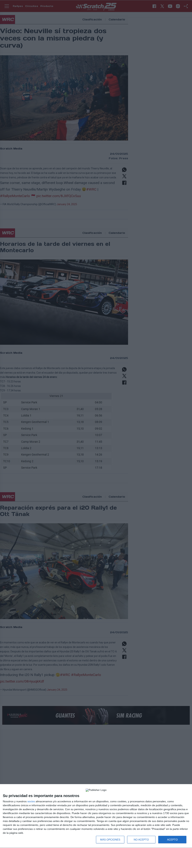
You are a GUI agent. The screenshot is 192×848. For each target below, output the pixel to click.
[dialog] (96, 816)
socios (31, 801)
